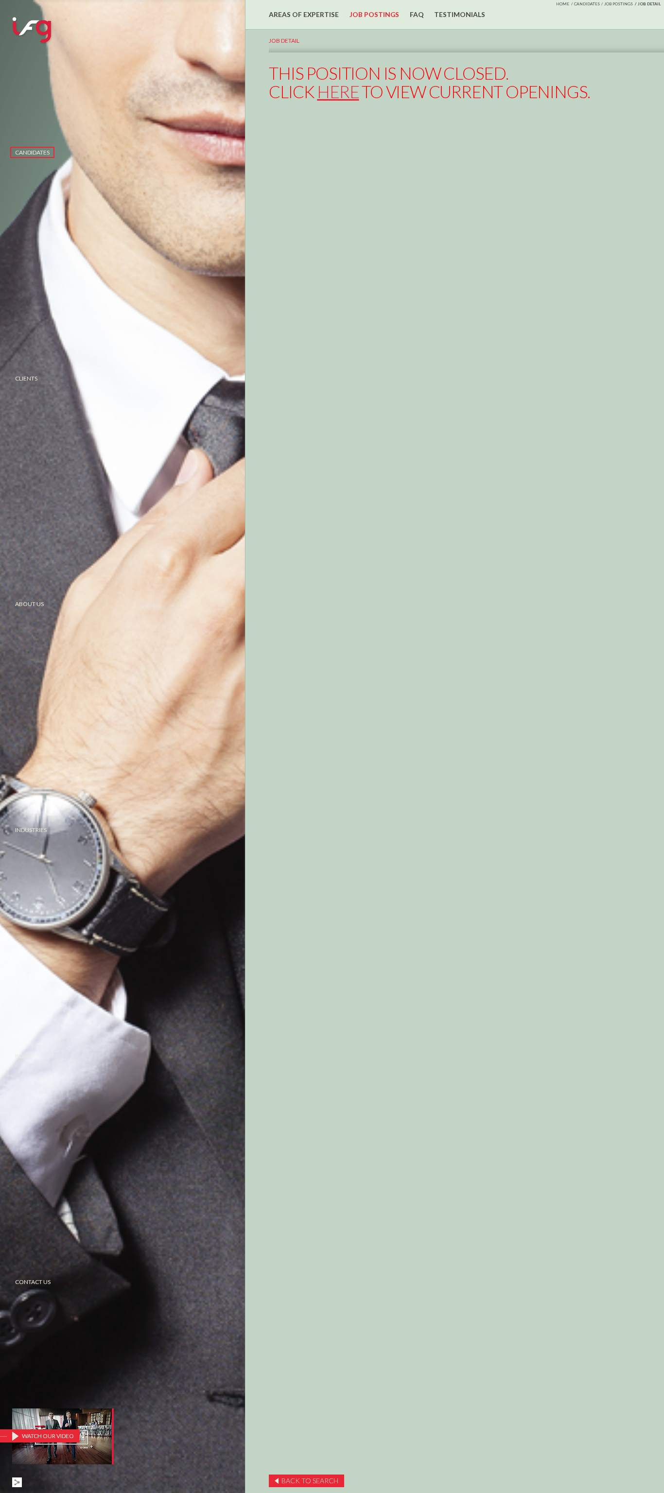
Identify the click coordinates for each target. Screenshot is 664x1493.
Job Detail (284, 40)
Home (562, 4)
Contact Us (33, 1281)
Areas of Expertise (304, 14)
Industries (31, 829)
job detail (649, 4)
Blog (23, 1055)
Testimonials (459, 14)
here (338, 92)
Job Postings (618, 4)
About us (29, 604)
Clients (26, 378)
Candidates (32, 152)
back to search (309, 1480)
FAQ (417, 14)
